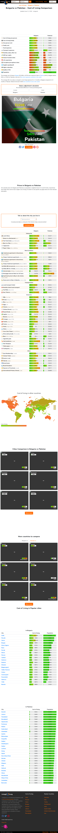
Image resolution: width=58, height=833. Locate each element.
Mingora (3, 763)
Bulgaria (30, 5)
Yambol (3, 657)
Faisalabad (4, 717)
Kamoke (3, 770)
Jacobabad (4, 780)
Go (30, 1)
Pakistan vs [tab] (33, 541)
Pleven (3, 655)
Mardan (3, 758)
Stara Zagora (5, 645)
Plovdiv (3, 638)
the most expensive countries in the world (31, 77)
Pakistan (36, 5)
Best (45, 1)
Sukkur (3, 746)
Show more (29, 513)
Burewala (4, 783)
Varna (3, 640)
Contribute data (28, 225)
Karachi (3, 712)
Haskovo (3, 660)
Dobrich (3, 662)
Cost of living (39, 1)
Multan (3, 726)
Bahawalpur (4, 736)
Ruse (2, 648)
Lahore (3, 714)
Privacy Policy (53, 832)
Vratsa (3, 672)
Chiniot (3, 761)
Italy (45, 800)
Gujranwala (4, 722)
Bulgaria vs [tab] (25, 541)
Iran (45, 813)
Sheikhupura (4, 743)
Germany (46, 797)
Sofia (2, 635)
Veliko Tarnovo (5, 670)
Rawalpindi (4, 719)
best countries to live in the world (31, 81)
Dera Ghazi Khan (6, 756)
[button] (20, 147)
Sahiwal (3, 768)
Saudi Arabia (47, 809)
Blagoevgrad (4, 667)
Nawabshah (4, 775)
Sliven (3, 652)
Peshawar (4, 724)
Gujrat (3, 753)
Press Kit (4, 822)
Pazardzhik (4, 677)
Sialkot (3, 741)
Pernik (3, 650)
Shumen (3, 665)
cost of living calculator (8, 799)
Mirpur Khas (4, 778)
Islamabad (4, 731)
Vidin (2, 682)
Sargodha (4, 739)
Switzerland (47, 804)
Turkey (46, 802)
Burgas (3, 643)
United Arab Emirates (49, 811)
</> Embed (29, 147)
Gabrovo (3, 679)
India (45, 806)
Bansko (3, 684)
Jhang (3, 751)
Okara (3, 773)
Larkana (3, 748)
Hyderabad (4, 729)
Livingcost (35, 11)
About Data (45, 832)
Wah (2, 765)
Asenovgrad (4, 674)
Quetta (3, 734)
